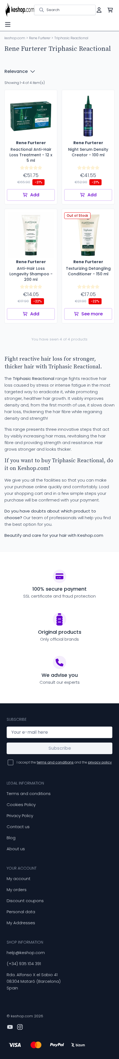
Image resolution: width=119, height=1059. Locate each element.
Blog (11, 838)
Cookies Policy (21, 804)
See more (92, 314)
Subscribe (59, 748)
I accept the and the (64, 762)
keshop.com (14, 38)
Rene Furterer (39, 38)
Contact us (18, 827)
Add (34, 195)
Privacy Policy (20, 815)
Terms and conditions (29, 793)
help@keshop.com (26, 952)
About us (16, 849)
